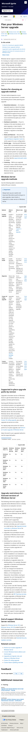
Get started (8, 20)
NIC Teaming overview (20, 594)
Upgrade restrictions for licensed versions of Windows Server (13, 51)
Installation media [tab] (6, 439)
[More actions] (25, 20)
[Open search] (21, 16)
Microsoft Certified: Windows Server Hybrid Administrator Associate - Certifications (12, 700)
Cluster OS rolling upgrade (8, 420)
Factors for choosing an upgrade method (12, 45)
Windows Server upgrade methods (11, 47)
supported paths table (20, 158)
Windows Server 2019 (14, 33)
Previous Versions (14, 723)
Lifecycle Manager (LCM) (11, 355)
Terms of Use (20, 727)
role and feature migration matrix (13, 139)
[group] (14, 298)
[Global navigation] (1, 16)
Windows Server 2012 (14, 625)
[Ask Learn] (23, 20)
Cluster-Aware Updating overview (13, 662)
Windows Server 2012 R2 (8, 627)
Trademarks (4, 730)
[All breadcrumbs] (2, 20)
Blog (21, 723)
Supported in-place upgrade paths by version (13, 49)
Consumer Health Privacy (7, 727)
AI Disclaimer (4, 723)
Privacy (10, 725)
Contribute (4, 725)
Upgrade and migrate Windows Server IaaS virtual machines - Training (12, 689)
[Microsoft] (14, 17)
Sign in (25, 16)
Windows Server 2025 (13, 32)
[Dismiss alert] (25, 2)
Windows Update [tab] (16, 439)
